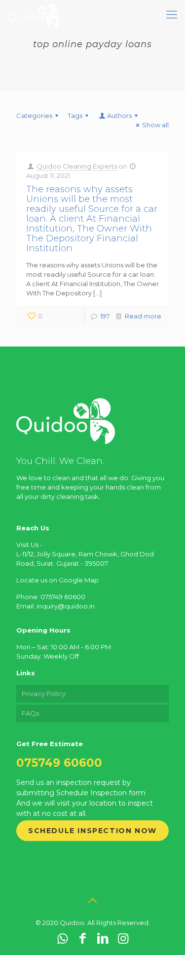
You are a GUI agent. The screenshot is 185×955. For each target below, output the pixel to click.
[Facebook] (82, 938)
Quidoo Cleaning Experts (77, 166)
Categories (34, 115)
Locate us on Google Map (57, 580)
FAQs (30, 713)
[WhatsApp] (62, 938)
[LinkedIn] (102, 938)
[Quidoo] (33, 14)
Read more (143, 316)
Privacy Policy (44, 693)
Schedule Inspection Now (92, 830)
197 (105, 316)
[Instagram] (123, 938)
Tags (75, 115)
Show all (155, 125)
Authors (119, 115)
